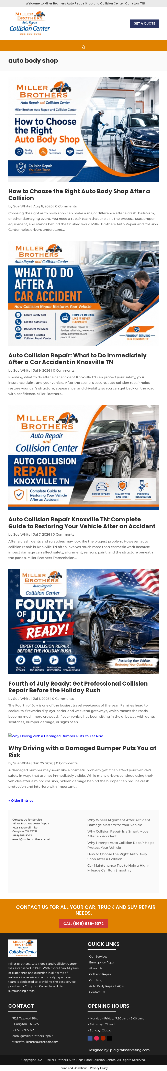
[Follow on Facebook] (90, 1038)
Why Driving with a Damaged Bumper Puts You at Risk (82, 751)
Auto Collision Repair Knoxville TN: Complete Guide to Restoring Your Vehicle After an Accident (81, 523)
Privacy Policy (99, 1068)
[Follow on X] (109, 1038)
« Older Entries (20, 800)
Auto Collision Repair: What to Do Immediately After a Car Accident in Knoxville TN (77, 359)
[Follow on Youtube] (103, 1038)
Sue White (22, 206)
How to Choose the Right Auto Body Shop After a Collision (79, 194)
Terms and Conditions (73, 1068)
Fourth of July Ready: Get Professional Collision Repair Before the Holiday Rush (78, 687)
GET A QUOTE (144, 23)
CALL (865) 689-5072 (83, 923)
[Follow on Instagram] (96, 1038)
